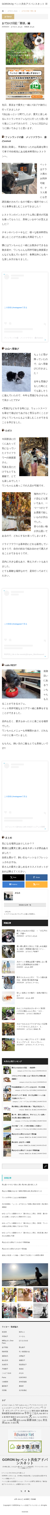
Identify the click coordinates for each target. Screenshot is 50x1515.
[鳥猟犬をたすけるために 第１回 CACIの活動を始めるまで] (25, 1310)
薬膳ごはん (37, 1420)
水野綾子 (22, 1356)
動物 (46, 1411)
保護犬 (37, 1411)
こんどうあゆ (6, 1373)
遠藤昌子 (22, 1360)
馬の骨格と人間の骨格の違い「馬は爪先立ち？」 (29, 1106)
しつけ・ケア (22, 1101)
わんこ (27, 1405)
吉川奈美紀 (23, 1390)
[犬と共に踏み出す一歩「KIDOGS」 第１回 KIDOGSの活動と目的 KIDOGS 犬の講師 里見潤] (9, 1294)
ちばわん (21, 1405)
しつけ (15, 1405)
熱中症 (19, 1417)
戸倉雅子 (36, 951)
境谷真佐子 (37, 1014)
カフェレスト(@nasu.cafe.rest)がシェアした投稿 (25, 827)
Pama (4, 1377)
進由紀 (35, 1029)
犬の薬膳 (10, 1420)
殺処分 (13, 1417)
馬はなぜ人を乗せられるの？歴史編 (24, 1134)
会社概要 (26, 1499)
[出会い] (40, 1310)
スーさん (36, 982)
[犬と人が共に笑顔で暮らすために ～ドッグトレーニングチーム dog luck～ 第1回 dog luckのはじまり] (25, 1274)
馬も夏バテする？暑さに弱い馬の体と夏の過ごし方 (19, 1185)
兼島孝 (21, 1386)
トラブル (23, 1121)
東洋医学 (7, 1417)
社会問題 (23, 1420)
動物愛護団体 (15, 1413)
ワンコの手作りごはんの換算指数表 (14, 1197)
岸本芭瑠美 (23, 1382)
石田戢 (4, 1390)
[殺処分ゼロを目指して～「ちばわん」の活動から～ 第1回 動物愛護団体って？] (40, 1294)
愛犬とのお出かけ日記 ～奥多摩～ (24, 1068)
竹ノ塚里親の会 (24, 1352)
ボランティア (11, 1411)
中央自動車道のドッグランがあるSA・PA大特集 (28, 1087)
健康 (42, 1411)
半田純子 (5, 1336)
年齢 (22, 1413)
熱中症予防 (24, 1417)
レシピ (29, 1411)
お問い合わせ (18, 1499)
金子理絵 (5, 1347)
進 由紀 (34, 1109)
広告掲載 (33, 1499)
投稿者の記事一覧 (25, 905)
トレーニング (26, 1408)
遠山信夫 (5, 1360)
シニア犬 (16, 1408)
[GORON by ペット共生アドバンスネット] (23, 4)
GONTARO (23, 1377)
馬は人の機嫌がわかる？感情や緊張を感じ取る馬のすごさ (22, 1191)
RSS (28, 1491)
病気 (18, 1420)
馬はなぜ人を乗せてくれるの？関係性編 (25, 1150)
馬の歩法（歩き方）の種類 (21, 1142)
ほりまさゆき (23, 1341)
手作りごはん (31, 1413)
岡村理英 (5, 1352)
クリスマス (39, 1405)
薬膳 (29, 1420)
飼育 (14, 1423)
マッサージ (21, 1411)
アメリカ (32, 1405)
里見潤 (4, 1332)
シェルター (8, 1408)
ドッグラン (36, 1408)
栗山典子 (22, 1347)
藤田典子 (5, 1386)
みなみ (20, 27)
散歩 (40, 1413)
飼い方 (10, 1423)
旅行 (44, 1413)
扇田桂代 (5, 1356)
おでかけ (14, 27)
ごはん (10, 1405)
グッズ (35, 1045)
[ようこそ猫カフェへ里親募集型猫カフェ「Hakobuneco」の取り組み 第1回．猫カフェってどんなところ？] (25, 1294)
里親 (6, 1423)
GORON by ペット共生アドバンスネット (25, 1461)
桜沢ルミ (22, 1332)
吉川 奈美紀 (32, 1090)
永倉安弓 (5, 1364)
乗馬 (33, 1411)
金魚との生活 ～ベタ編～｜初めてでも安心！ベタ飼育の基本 (23, 1255)
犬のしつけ (36, 1417)
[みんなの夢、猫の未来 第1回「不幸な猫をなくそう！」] (9, 1310)
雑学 (31, 967)
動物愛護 (6, 1413)
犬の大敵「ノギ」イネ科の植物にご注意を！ (27, 1126)
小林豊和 (5, 1382)
